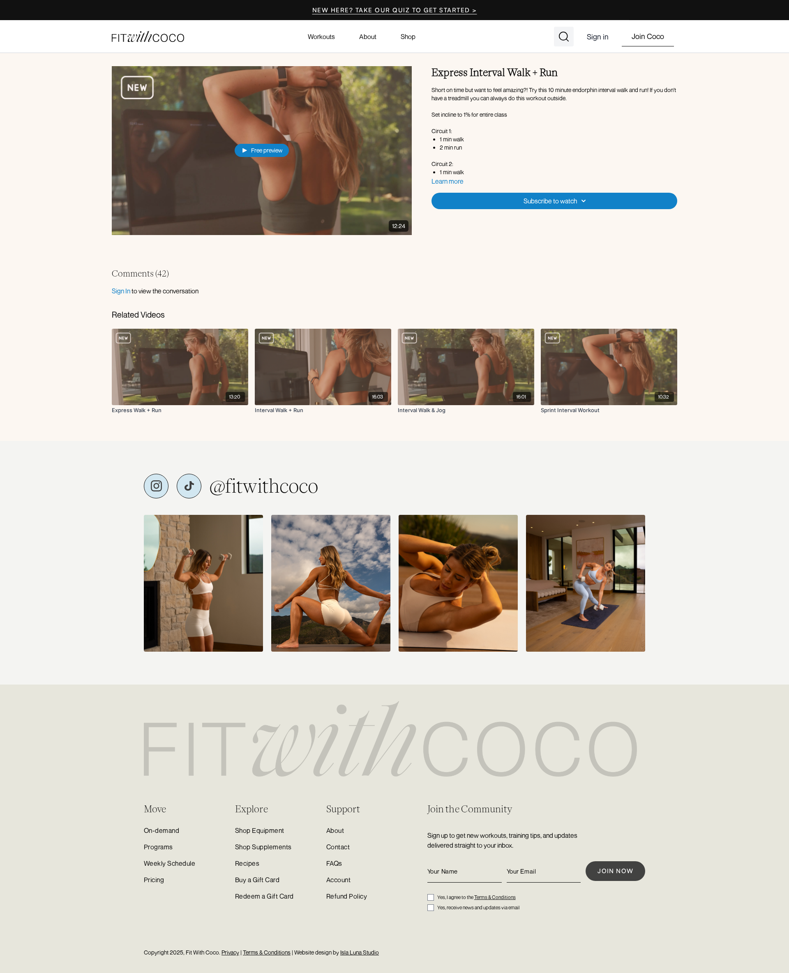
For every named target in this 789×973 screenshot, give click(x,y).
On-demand (161, 830)
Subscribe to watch (550, 201)
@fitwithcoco (264, 486)
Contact (338, 847)
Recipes (247, 863)
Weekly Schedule (169, 863)
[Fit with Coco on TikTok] (189, 486)
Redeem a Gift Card (264, 896)
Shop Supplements (263, 847)
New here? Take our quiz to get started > (394, 10)
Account (338, 880)
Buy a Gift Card (257, 880)
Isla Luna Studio (359, 952)
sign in (121, 291)
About (367, 36)
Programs (158, 847)
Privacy (230, 952)
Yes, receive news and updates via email (478, 907)
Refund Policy (346, 896)
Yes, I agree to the (476, 897)
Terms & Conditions (495, 897)
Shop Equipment (259, 830)
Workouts (321, 36)
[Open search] (564, 36)
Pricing (154, 880)
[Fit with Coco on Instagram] (156, 486)
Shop (408, 36)
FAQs (334, 863)
